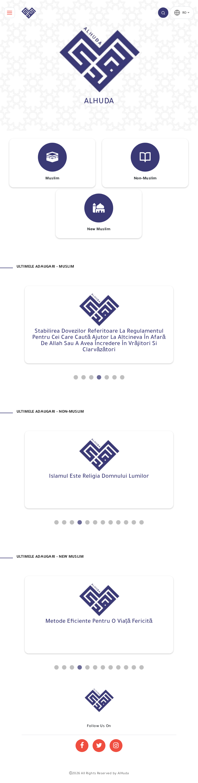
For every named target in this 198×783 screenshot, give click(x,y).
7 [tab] (122, 377)
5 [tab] (106, 377)
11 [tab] (133, 522)
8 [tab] (110, 522)
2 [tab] (83, 377)
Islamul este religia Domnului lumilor (99, 477)
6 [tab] (114, 377)
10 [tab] (126, 522)
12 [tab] (141, 522)
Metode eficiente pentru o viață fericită (98, 622)
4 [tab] (99, 377)
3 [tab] (91, 377)
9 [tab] (118, 522)
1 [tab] (75, 377)
